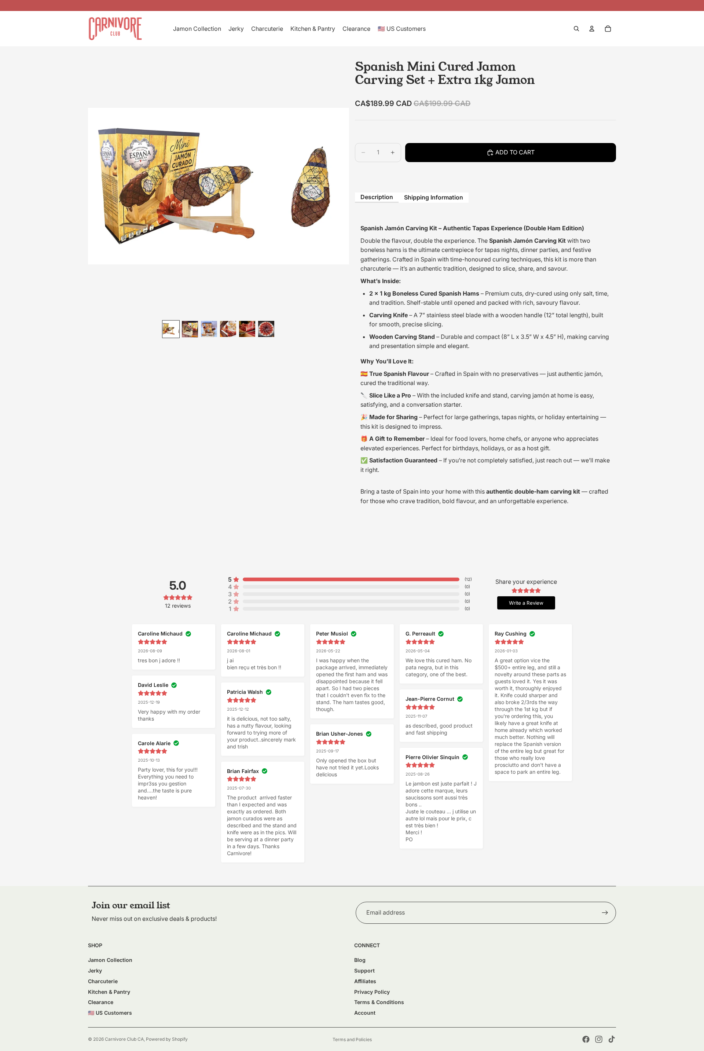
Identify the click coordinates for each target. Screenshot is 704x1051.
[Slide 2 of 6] (190, 329)
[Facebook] (586, 1039)
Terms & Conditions (379, 1002)
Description (376, 197)
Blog (360, 960)
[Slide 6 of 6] (266, 329)
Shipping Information (433, 197)
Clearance (100, 1002)
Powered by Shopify (167, 1039)
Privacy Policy (372, 992)
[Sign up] (605, 912)
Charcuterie (103, 981)
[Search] (576, 29)
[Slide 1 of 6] (171, 329)
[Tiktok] (611, 1039)
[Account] (592, 29)
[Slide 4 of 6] (228, 329)
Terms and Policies (352, 1039)
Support (364, 970)
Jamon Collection (110, 960)
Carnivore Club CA (124, 1039)
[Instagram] (598, 1039)
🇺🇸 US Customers (110, 1013)
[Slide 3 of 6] (209, 329)
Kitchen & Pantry (109, 992)
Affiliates (365, 981)
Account (364, 1013)
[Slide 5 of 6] (247, 329)
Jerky (95, 970)
